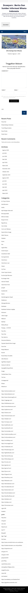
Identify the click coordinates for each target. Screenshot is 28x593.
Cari (2, 109)
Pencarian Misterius (6, 340)
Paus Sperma (4, 337)
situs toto (3, 523)
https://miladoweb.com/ (7, 446)
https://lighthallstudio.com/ (7, 452)
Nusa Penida (4, 131)
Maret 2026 (5, 165)
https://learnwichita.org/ (7, 456)
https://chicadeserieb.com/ (7, 486)
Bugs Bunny (4, 223)
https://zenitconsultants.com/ (8, 391)
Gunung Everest (5, 257)
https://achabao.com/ (6, 502)
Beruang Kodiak (5, 213)
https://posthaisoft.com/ (7, 428)
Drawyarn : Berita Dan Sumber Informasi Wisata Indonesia (14, 8)
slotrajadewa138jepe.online (7, 567)
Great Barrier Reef (5, 253)
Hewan (3, 266)
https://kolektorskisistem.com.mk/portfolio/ (11, 545)
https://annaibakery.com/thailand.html (10, 579)
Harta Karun (4, 260)
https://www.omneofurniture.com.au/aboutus (12, 542)
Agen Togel (4, 536)
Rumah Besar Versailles (6, 355)
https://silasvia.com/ (6, 412)
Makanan (3, 318)
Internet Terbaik (5, 281)
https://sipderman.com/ (7, 409)
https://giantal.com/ (6, 465)
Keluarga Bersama (5, 303)
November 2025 (6, 168)
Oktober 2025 (5, 171)
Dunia (2, 241)
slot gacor (3, 520)
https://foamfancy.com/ (7, 477)
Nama (4, 90)
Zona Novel (5, 24)
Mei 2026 (4, 159)
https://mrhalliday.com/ (7, 440)
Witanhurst (4, 386)
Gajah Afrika (4, 247)
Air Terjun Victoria (5, 201)
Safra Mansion (4, 358)
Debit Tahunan (4, 235)
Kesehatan (3, 306)
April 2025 (4, 190)
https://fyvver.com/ (6, 471)
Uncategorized (4, 380)
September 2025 (6, 174)
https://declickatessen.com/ (7, 483)
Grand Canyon (4, 250)
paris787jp (3, 560)
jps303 (3, 514)
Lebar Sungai (4, 315)
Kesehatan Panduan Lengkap (8, 309)
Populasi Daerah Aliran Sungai (8, 343)
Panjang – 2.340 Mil (6, 328)
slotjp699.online (5, 570)
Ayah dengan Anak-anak (7, 210)
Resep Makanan (5, 349)
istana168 (3, 573)
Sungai (3, 371)
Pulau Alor (3, 121)
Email (16, 90)
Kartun (3, 294)
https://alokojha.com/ (6, 499)
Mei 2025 (4, 187)
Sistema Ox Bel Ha (5, 365)
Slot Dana (3, 539)
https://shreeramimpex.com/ (8, 415)
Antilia (2, 207)
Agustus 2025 (5, 178)
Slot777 (3, 530)
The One (3, 377)
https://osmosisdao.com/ (7, 431)
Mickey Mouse (4, 324)
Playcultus (3, 517)
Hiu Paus (3, 269)
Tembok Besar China (6, 374)
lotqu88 (3, 533)
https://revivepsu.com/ (6, 422)
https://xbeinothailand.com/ (8, 394)
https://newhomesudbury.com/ (8, 434)
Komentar (5, 71)
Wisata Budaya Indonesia (7, 125)
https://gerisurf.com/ (6, 468)
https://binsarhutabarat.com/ (8, 493)
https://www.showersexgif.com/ (9, 397)
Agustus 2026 (5, 150)
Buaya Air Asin (4, 219)
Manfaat (3, 321)
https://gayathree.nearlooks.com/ (9, 582)
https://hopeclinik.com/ (6, 548)
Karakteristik (4, 290)
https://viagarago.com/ (6, 400)
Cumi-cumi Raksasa (6, 229)
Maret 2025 (5, 193)
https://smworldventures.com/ (8, 406)
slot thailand (4, 576)
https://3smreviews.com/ (7, 505)
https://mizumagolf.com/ (7, 443)
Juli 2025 (4, 181)
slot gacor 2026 (5, 554)
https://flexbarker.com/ (6, 480)
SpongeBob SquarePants (7, 368)
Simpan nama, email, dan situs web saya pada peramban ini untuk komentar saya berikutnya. (14, 97)
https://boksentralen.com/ (7, 489)
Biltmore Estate (5, 216)
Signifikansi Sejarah (5, 361)
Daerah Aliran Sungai (6, 232)
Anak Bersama (4, 204)
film (2, 244)
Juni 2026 (4, 156)
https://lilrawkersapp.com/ (7, 449)
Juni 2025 (4, 184)
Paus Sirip (3, 334)
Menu (25, 31)
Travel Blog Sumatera (6, 128)
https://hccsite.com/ (6, 462)
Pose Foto (3, 346)
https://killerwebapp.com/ (7, 459)
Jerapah (3, 287)
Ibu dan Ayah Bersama (6, 275)
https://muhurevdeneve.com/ (8, 437)
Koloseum (3, 312)
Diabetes (3, 238)
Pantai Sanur (4, 134)
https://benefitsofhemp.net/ (7, 496)
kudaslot (3, 511)
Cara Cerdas (4, 226)
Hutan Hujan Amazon (6, 272)
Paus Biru (3, 331)
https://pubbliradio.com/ (7, 425)
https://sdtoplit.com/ (6, 418)
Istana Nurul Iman (5, 284)
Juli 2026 (4, 153)
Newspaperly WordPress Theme (16, 590)
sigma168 (3, 508)
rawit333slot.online (6, 564)
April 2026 (4, 162)
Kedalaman (4, 300)
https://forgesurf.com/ (6, 474)
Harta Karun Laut (5, 263)
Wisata (3, 383)
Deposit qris (4, 527)
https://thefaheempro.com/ (7, 403)
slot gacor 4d (4, 551)
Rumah (3, 352)
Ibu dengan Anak (5, 278)
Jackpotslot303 (4, 557)
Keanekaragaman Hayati (7, 297)
